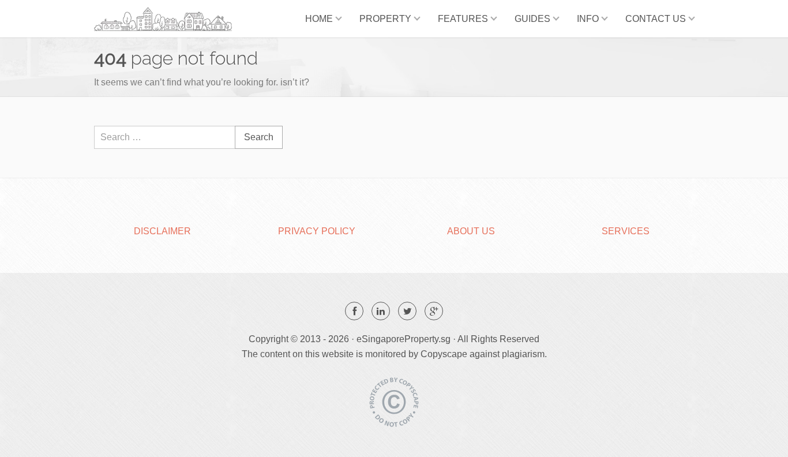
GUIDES (532, 19)
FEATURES (463, 19)
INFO (588, 19)
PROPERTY (385, 19)
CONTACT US (655, 19)
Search (258, 137)
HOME (319, 19)
